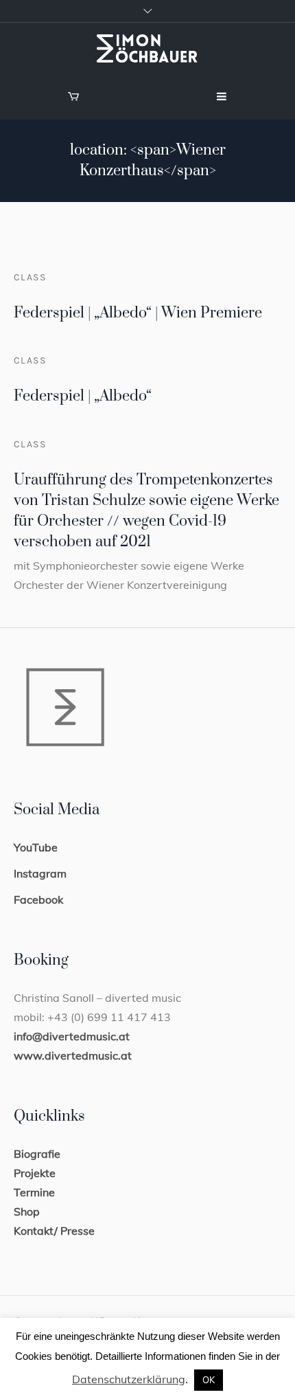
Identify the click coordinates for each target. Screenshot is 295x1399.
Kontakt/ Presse (54, 1231)
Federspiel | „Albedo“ (83, 396)
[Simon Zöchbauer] (147, 48)
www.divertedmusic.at (73, 1055)
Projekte (35, 1173)
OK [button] (208, 1379)
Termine (34, 1192)
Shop (27, 1211)
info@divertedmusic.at (72, 1036)
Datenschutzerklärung (128, 1379)
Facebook (38, 899)
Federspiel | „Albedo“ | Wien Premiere (138, 313)
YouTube (36, 847)
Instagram (40, 873)
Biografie (37, 1154)
